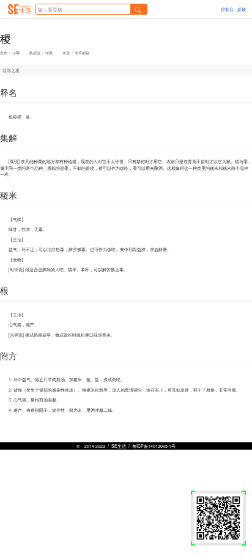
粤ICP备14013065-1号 (154, 446)
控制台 (227, 9)
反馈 (241, 9)
